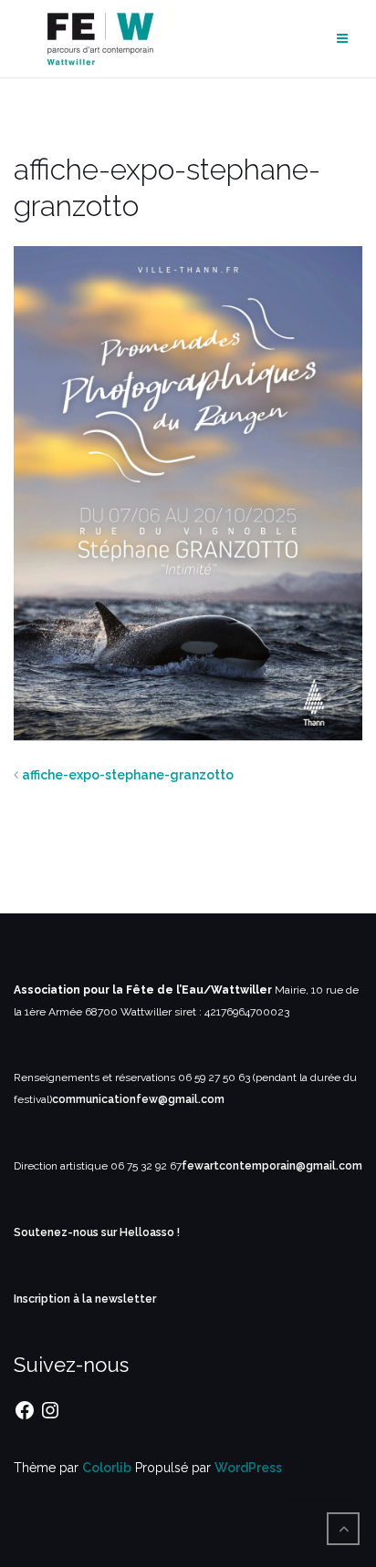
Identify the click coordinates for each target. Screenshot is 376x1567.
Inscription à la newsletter (85, 1299)
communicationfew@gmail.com (138, 1099)
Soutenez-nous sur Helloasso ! (97, 1232)
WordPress (248, 1467)
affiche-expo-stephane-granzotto (128, 775)
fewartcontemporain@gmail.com (272, 1166)
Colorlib (106, 1467)
